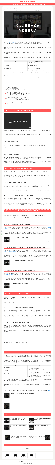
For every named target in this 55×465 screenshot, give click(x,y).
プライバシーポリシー (25, 461)
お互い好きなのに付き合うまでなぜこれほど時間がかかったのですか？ (18, 99)
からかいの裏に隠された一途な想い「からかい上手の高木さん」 (17, 94)
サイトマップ (35, 461)
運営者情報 (19, 461)
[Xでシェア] (2, 229)
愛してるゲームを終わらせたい (12, 42)
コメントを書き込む (27, 448)
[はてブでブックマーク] (2, 232)
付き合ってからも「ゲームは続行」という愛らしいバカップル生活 (17, 92)
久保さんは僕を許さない (9, 274)
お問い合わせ (30, 461)
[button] (2, 235)
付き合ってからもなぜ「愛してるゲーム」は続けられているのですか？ (18, 102)
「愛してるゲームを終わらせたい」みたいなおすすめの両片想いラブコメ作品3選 (18, 93)
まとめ (7, 103)
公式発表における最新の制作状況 (12, 87)
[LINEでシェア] (2, 234)
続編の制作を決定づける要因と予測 (12, 88)
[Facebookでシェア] (2, 231)
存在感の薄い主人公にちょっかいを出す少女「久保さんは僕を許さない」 (18, 97)
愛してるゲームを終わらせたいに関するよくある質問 (14, 98)
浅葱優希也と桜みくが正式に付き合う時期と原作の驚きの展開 (15, 89)
